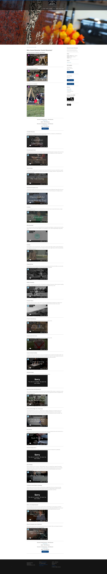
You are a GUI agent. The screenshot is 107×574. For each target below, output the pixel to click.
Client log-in (54, 565)
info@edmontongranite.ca (43, 564)
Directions (70, 80)
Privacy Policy (41, 565)
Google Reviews (69, 90)
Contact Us (45, 128)
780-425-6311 (45, 120)
